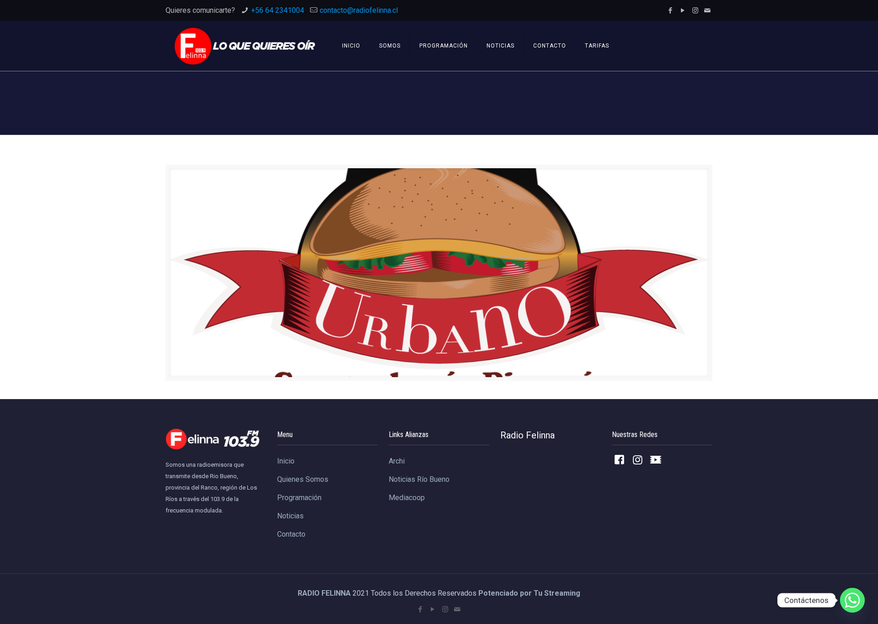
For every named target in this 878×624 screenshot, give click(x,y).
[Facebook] (670, 10)
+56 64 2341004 (277, 10)
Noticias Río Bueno (419, 479)
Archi (397, 461)
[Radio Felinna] (245, 46)
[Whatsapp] (852, 600)
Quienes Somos (302, 479)
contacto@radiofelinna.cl (359, 10)
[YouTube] (683, 10)
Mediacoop (407, 497)
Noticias (290, 516)
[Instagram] (695, 10)
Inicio (285, 461)
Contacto (291, 534)
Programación (299, 497)
